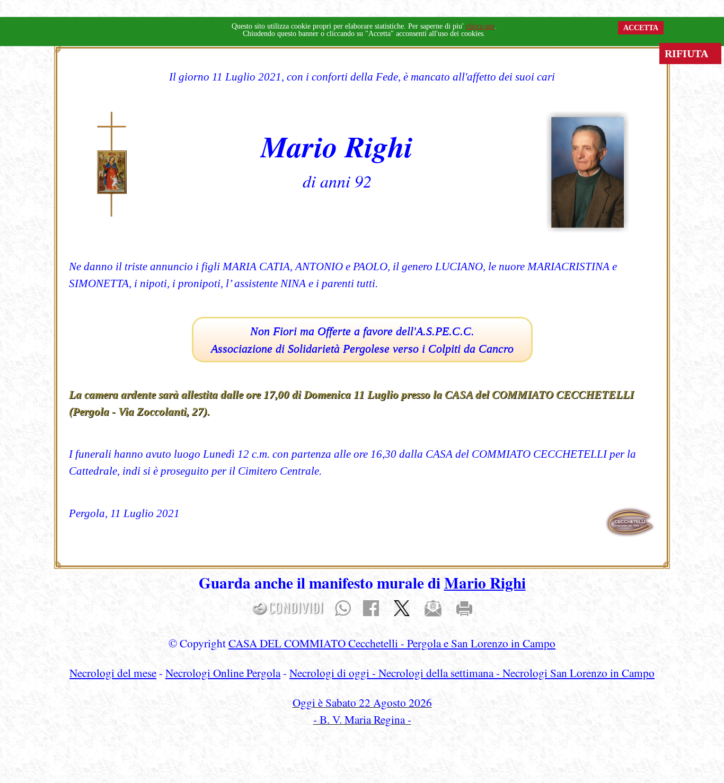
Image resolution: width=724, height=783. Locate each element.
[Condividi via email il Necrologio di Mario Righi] (433, 607)
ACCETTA (640, 28)
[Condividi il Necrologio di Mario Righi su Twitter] (402, 607)
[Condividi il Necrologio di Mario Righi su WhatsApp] (343, 607)
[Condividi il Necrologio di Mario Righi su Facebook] (371, 607)
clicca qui (480, 26)
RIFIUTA (690, 53)
